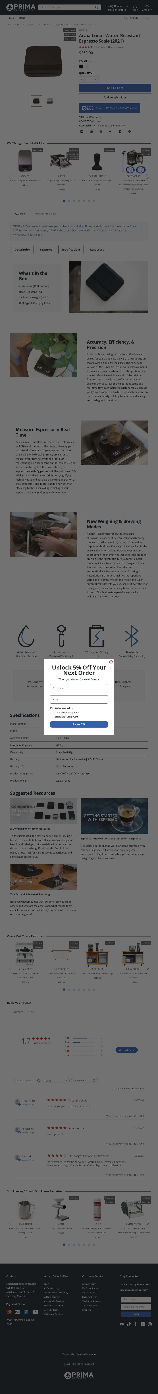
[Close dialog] (110, 661)
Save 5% (79, 724)
